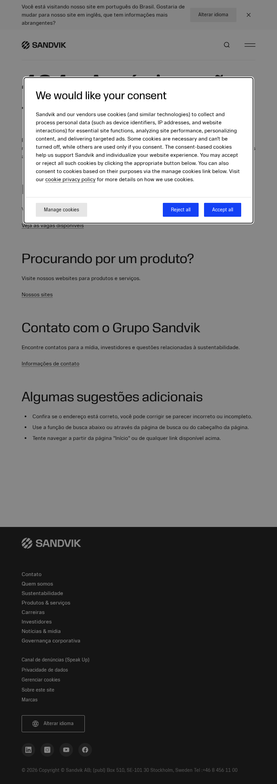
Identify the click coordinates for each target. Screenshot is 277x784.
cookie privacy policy (70, 179)
